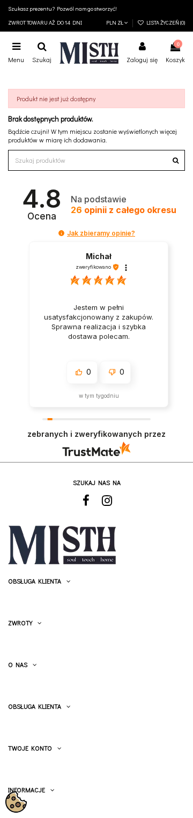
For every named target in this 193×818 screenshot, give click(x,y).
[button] (61, 233)
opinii (123, 210)
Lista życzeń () (164, 22)
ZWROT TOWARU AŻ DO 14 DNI (45, 22)
